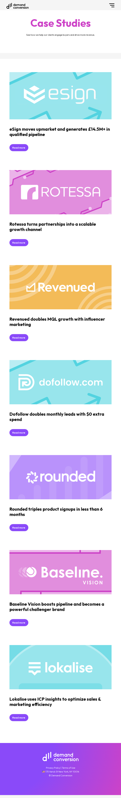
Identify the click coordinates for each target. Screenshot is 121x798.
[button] (112, 5)
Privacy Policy (53, 767)
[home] (17, 6)
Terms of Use (68, 767)
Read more (18, 147)
